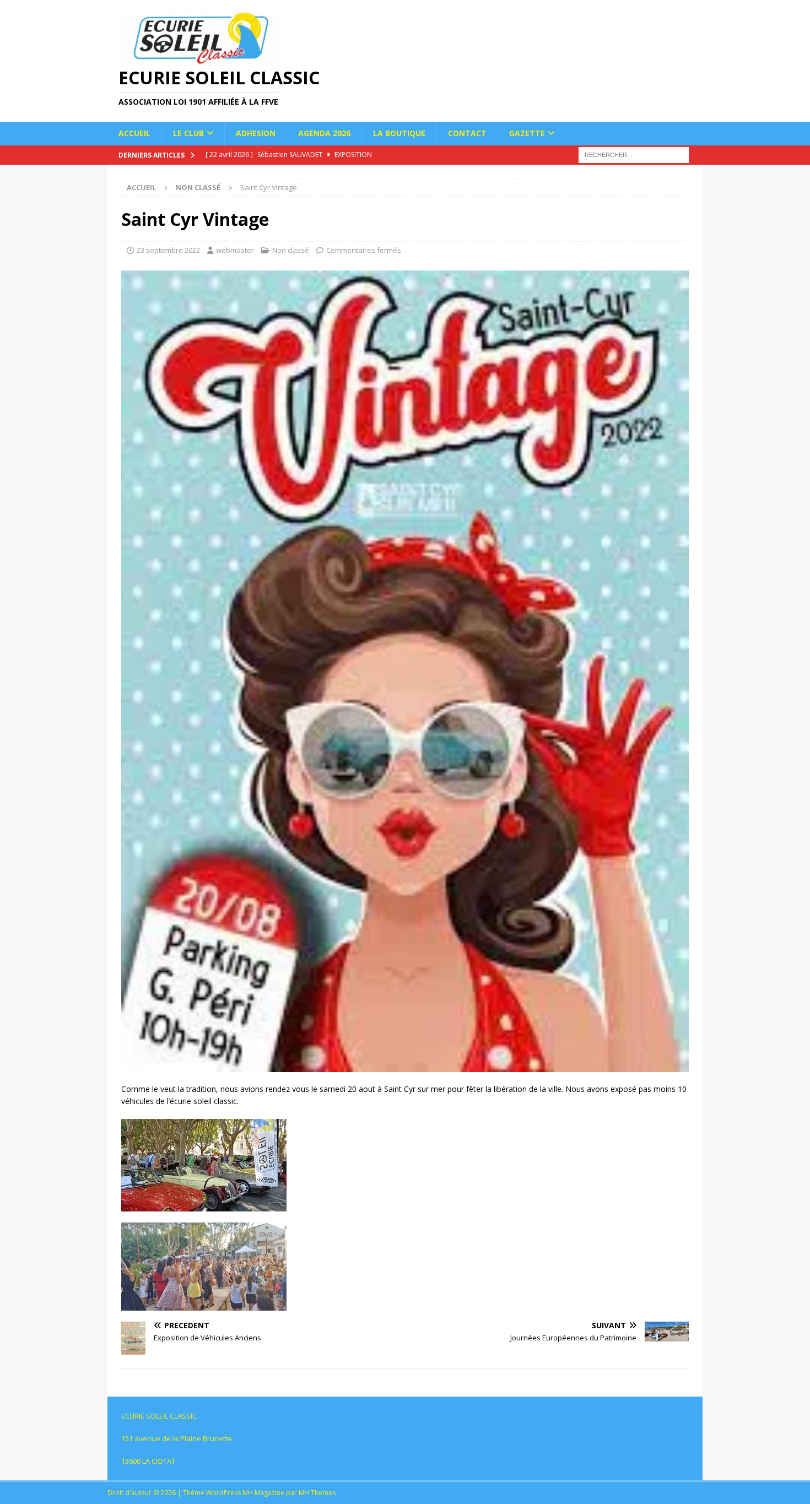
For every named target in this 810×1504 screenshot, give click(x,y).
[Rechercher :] (634, 154)
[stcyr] (405, 1066)
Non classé (290, 250)
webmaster (235, 250)
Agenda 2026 (324, 133)
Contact (467, 133)
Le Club (188, 133)
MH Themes (317, 1492)
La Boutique (399, 133)
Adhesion (256, 133)
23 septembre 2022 (168, 250)
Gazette (527, 133)
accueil (134, 133)
